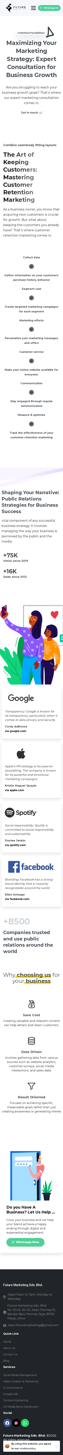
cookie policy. (27, 1448)
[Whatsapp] (25, 1423)
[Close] (56, 1446)
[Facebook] (7, 1423)
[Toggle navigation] (33, 8)
